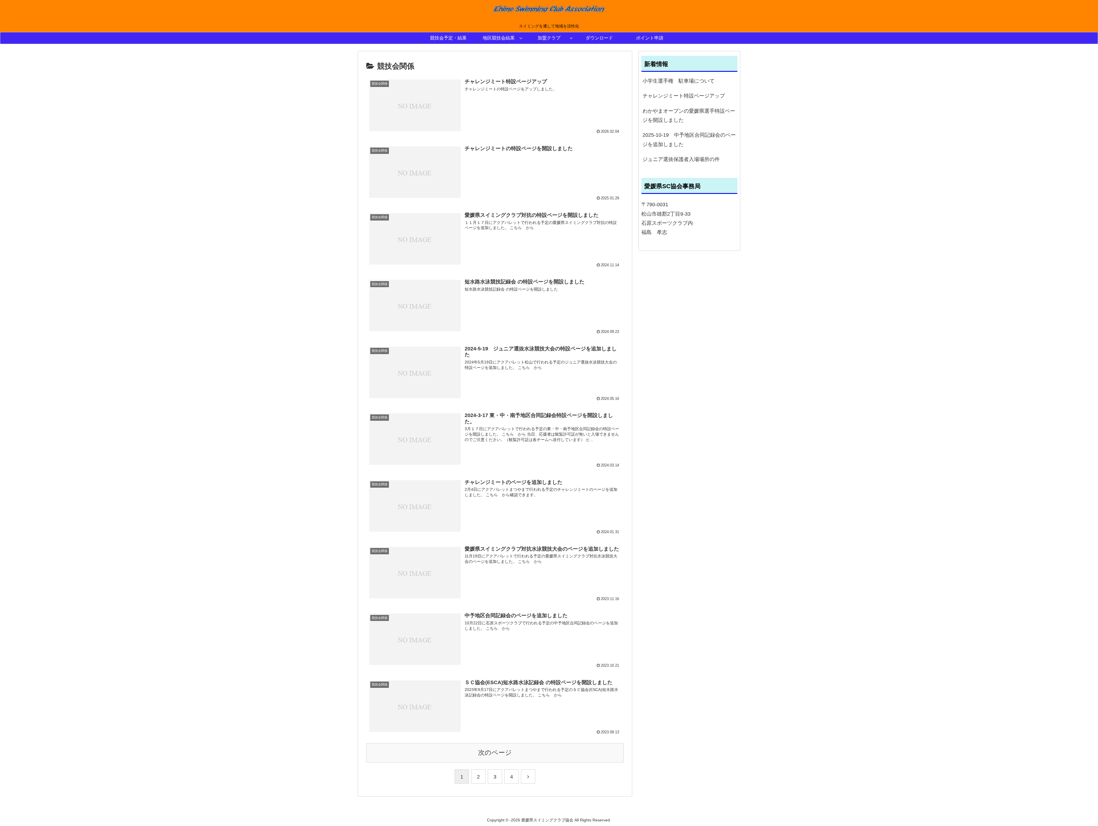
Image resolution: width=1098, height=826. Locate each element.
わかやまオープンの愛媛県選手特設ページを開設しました (689, 115)
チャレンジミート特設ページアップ (684, 96)
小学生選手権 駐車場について (679, 81)
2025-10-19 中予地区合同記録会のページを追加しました (689, 139)
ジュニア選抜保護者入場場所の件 (681, 159)
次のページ (495, 752)
